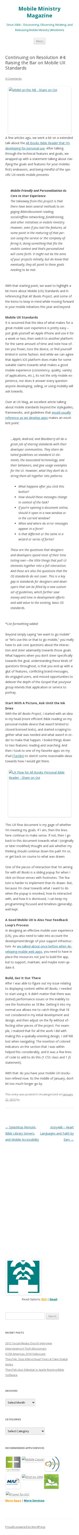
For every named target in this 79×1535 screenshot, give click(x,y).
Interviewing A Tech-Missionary (26, 1349)
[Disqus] (39, 1198)
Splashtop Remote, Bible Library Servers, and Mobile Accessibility (22, 1133)
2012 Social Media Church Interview (28, 1343)
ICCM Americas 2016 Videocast (25, 1354)
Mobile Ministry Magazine (39, 12)
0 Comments (13, 79)
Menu (39, 41)
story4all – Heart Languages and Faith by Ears (57, 1133)
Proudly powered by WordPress (25, 1527)
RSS (44, 1299)
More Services (34, 1500)
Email (53, 1299)
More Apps (13, 1500)
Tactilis (18, 756)
